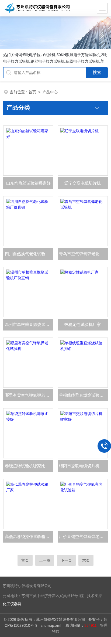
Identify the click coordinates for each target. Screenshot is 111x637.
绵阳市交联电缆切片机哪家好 (83, 466)
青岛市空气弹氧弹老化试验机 (83, 253)
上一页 (44, 560)
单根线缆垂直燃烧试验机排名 (83, 395)
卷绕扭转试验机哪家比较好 (29, 466)
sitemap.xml (51, 625)
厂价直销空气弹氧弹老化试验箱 (83, 536)
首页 (32, 92)
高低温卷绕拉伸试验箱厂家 (29, 536)
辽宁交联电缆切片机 (82, 183)
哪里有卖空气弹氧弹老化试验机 (29, 395)
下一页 (66, 560)
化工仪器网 (12, 604)
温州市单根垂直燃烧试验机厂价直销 (29, 324)
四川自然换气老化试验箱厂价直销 (29, 253)
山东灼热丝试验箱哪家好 (28, 183)
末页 (86, 560)
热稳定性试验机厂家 (82, 324)
